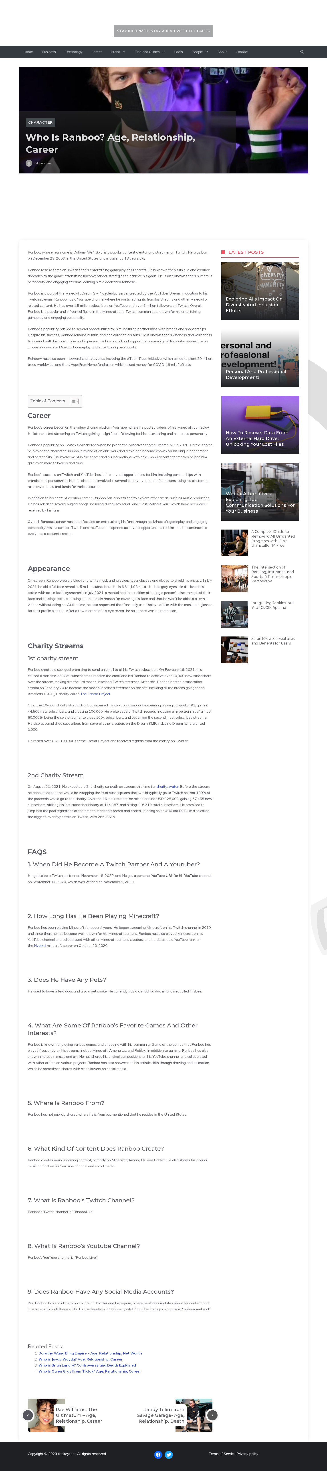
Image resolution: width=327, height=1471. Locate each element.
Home (28, 52)
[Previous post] (27, 1415)
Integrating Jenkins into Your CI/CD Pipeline (272, 605)
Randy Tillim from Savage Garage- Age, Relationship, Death (160, 1415)
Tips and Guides (147, 52)
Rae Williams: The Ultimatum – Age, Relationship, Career (79, 1415)
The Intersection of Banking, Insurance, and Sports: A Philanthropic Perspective (272, 574)
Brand (115, 52)
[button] (302, 52)
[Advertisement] (163, 207)
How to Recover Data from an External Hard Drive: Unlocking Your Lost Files (257, 438)
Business (49, 52)
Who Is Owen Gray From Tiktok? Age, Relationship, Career (89, 1371)
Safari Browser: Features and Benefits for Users (273, 640)
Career (96, 52)
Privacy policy (247, 1453)
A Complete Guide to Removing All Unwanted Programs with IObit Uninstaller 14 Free (273, 539)
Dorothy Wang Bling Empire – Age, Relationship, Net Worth (90, 1353)
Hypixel (40, 945)
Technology (74, 52)
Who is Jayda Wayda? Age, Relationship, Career (80, 1359)
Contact (242, 52)
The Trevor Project (95, 694)
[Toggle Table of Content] (72, 401)
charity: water (167, 786)
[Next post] (212, 1415)
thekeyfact (164, 14)
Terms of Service (222, 1453)
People (197, 52)
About (222, 52)
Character (40, 122)
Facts (178, 52)
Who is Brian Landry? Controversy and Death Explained (87, 1365)
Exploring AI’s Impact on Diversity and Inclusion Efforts (254, 304)
